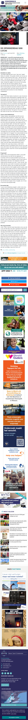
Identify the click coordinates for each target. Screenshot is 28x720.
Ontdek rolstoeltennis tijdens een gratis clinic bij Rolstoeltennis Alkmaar (18, 554)
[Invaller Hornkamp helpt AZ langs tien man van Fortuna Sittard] (4, 562)
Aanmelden (5, 685)
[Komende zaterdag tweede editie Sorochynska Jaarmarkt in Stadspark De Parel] (4, 523)
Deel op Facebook (15, 278)
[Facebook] (2, 673)
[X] (5, 673)
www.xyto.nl (6, 667)
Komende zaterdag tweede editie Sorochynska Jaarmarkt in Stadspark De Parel (18, 522)
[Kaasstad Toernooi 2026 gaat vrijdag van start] (4, 517)
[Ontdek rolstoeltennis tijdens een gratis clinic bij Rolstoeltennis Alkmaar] (4, 555)
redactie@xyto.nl (7, 665)
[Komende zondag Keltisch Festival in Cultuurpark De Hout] (4, 542)
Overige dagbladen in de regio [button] (9, 705)
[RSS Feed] (11, 673)
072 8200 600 (6, 664)
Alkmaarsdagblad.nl (10, 1)
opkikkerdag (12, 249)
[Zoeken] (25, 290)
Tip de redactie (15, 284)
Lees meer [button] (13, 713)
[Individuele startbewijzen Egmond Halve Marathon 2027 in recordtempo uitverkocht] (4, 529)
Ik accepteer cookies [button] (14, 717)
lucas (3, 249)
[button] (0, 38)
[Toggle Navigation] (25, 3)
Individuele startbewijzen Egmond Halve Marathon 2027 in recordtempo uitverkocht (18, 529)
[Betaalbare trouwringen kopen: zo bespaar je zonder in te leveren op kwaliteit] (4, 536)
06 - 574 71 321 (20, 271)
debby (6, 249)
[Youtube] (8, 673)
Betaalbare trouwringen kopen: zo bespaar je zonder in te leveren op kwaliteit (18, 535)
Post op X (14, 281)
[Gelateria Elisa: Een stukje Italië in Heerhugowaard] (4, 549)
